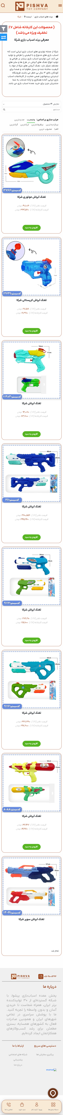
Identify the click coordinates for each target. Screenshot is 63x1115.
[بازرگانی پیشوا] (31, 6)
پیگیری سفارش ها (45, 1054)
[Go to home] (57, 17)
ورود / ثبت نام (36, 1110)
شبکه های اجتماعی (18, 1054)
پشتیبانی (18, 1059)
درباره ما (18, 1065)
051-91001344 (50, 976)
